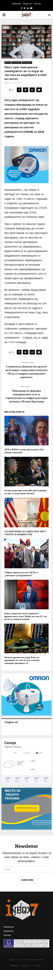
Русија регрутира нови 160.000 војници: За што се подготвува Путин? (25, 492)
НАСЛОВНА (16, 62)
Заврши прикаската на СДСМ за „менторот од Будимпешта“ (21, 574)
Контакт (37, 4)
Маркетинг (27, 4)
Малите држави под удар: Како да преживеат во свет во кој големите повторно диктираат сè (22, 660)
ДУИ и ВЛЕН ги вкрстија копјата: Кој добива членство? (24, 451)
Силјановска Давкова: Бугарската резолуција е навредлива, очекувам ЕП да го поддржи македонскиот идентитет (26, 372)
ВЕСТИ (7, 62)
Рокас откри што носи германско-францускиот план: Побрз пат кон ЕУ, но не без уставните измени (25, 616)
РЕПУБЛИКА (26, 62)
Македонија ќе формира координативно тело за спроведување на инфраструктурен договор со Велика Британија (26, 396)
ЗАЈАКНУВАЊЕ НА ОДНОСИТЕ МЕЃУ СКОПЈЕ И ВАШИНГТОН (25, 533)
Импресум (16, 4)
